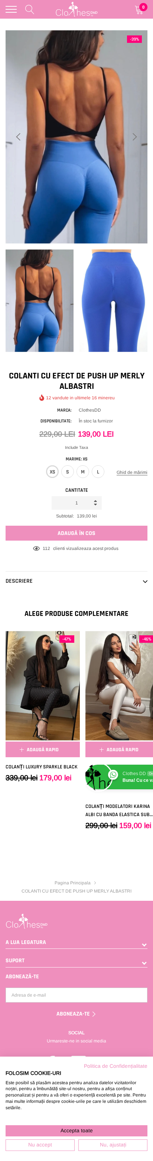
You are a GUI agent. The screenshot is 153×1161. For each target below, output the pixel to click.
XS (52, 472)
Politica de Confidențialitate (115, 1066)
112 (46, 548)
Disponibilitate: (55, 421)
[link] (43, 686)
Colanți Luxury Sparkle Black (42, 767)
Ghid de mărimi (132, 472)
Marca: (64, 410)
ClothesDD (90, 410)
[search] (30, 9)
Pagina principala (73, 882)
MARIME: (77, 459)
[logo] (76, 9)
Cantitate (76, 490)
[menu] (11, 9)
